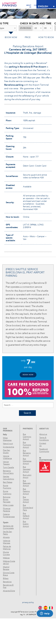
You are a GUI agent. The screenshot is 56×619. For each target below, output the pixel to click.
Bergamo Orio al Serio (8, 472)
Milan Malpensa (7, 439)
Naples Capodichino (8, 477)
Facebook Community (44, 450)
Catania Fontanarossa (9, 515)
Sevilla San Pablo (7, 532)
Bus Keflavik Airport (26, 515)
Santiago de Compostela (8, 527)
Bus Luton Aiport (27, 476)
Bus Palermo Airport (26, 491)
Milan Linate (8, 505)
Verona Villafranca (7, 457)
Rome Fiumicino (7, 486)
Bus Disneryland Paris (28, 507)
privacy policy (28, 602)
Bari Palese (7, 482)
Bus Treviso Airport (26, 499)
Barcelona (7, 582)
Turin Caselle (8, 467)
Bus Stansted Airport (26, 469)
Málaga (6, 558)
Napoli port (8, 443)
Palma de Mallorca (7, 547)
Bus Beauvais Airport (26, 483)
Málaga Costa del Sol (9, 562)
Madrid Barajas (6, 568)
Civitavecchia (8, 447)
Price (27, 37)
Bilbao (6, 578)
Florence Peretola (6, 509)
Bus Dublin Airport (26, 524)
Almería (6, 537)
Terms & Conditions (44, 438)
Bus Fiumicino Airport (27, 444)
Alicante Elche (9, 591)
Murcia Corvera (6, 553)
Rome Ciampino (7, 492)
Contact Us (42, 444)
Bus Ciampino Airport (27, 436)
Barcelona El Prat (8, 586)
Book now (11, 37)
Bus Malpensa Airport (27, 461)
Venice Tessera (6, 463)
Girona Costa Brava (8, 573)
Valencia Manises (6, 541)
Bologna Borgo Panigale (6, 499)
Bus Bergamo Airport (27, 453)
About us (43, 434)
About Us (28, 5)
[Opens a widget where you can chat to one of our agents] (45, 613)
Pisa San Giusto (6, 451)
